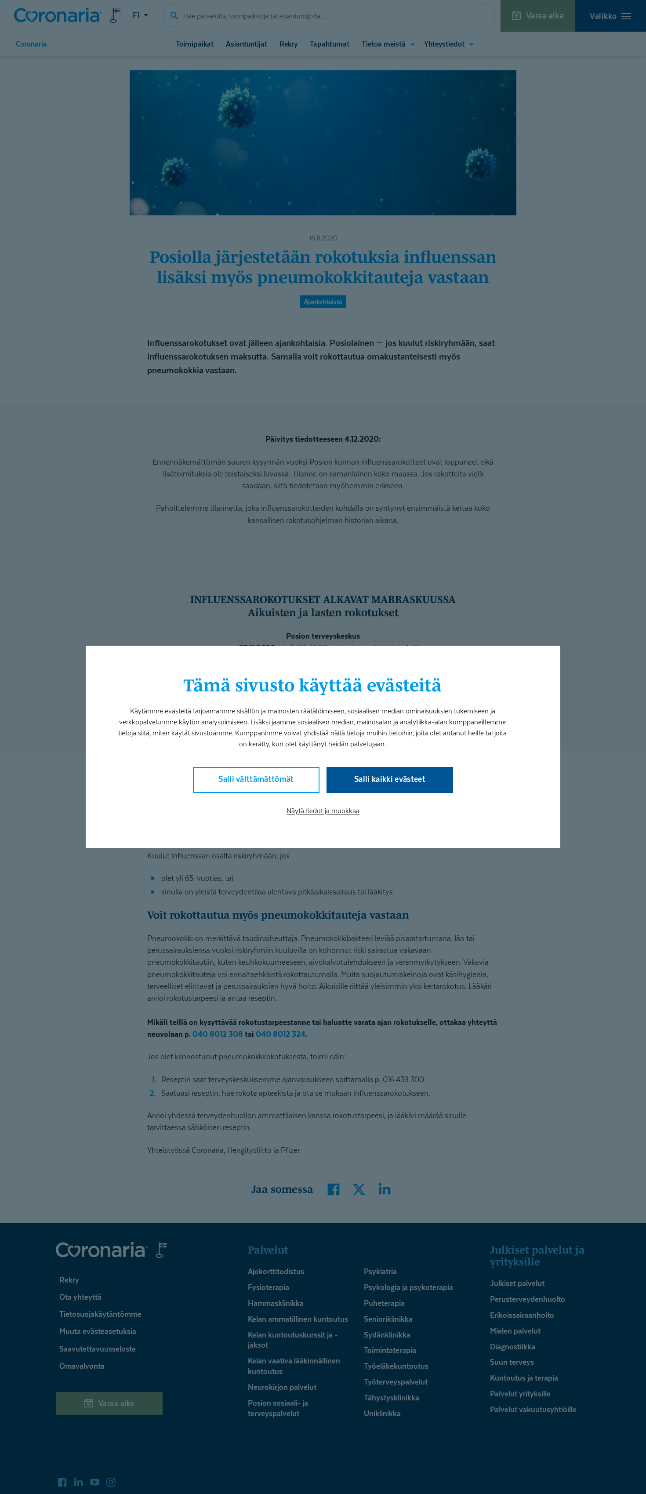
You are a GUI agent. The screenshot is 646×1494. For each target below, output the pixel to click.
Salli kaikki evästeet (389, 779)
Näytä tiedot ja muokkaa (323, 811)
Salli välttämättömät (256, 779)
